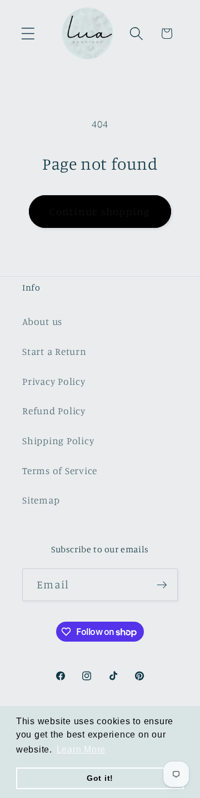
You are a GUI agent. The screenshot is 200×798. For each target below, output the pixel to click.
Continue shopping (99, 211)
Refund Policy (54, 410)
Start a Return (54, 351)
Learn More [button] (81, 749)
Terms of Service (59, 470)
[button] (28, 33)
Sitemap (40, 500)
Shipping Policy (58, 440)
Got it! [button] (100, 778)
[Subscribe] (162, 584)
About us (42, 321)
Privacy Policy (54, 381)
